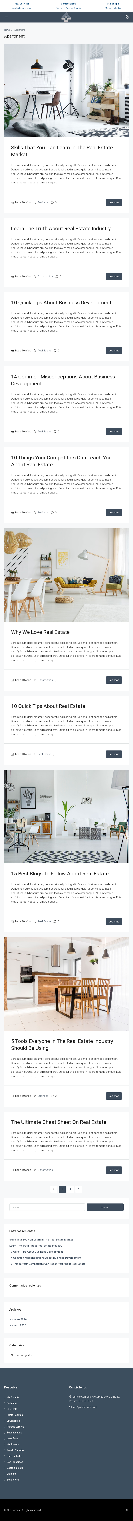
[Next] (78, 1189)
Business (43, 202)
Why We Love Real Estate (40, 632)
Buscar (105, 1207)
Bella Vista (13, 1479)
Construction (45, 276)
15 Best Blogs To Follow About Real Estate (60, 874)
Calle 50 (11, 1473)
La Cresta (12, 1409)
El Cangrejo (13, 1420)
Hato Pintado (14, 1456)
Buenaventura (14, 1432)
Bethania (12, 1403)
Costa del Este (15, 1467)
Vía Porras (13, 1444)
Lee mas (114, 202)
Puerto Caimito (15, 1450)
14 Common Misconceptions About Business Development (45, 1257)
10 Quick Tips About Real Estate (48, 706)
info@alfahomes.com (22, 8)
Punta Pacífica (15, 1415)
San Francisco (15, 1462)
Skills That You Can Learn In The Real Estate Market (41, 1239)
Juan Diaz (12, 1438)
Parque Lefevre (15, 1426)
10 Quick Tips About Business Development (61, 303)
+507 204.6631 (22, 4)
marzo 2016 (19, 1319)
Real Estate (44, 350)
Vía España (13, 1397)
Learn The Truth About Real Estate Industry (61, 228)
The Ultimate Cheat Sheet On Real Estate (58, 1122)
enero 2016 (19, 1325)
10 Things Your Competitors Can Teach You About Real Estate (47, 1263)
